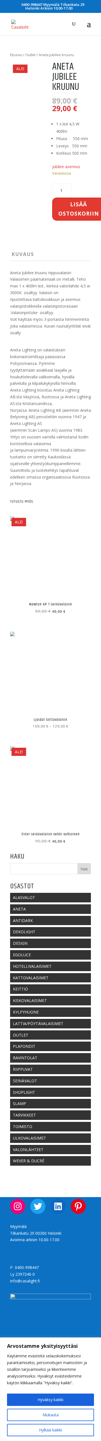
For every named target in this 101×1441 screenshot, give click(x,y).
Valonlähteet (28, 1149)
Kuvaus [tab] (23, 254)
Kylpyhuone (26, 1012)
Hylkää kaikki (50, 1430)
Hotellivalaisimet (32, 966)
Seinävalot (25, 1080)
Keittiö (20, 989)
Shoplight (24, 1092)
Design (20, 943)
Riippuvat (23, 1069)
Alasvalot (24, 897)
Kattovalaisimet (31, 977)
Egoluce (22, 954)
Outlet (30, 54)
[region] (50, 1389)
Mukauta (51, 1414)
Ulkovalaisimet (29, 1138)
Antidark (23, 920)
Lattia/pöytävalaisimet (38, 1023)
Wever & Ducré (28, 1160)
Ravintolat (25, 1057)
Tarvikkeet (24, 1115)
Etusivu (16, 54)
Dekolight (24, 931)
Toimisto (22, 1126)
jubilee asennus (66, 166)
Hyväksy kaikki (50, 1399)
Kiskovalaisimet (30, 1000)
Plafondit (24, 1046)
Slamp (19, 1103)
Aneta (19, 909)
